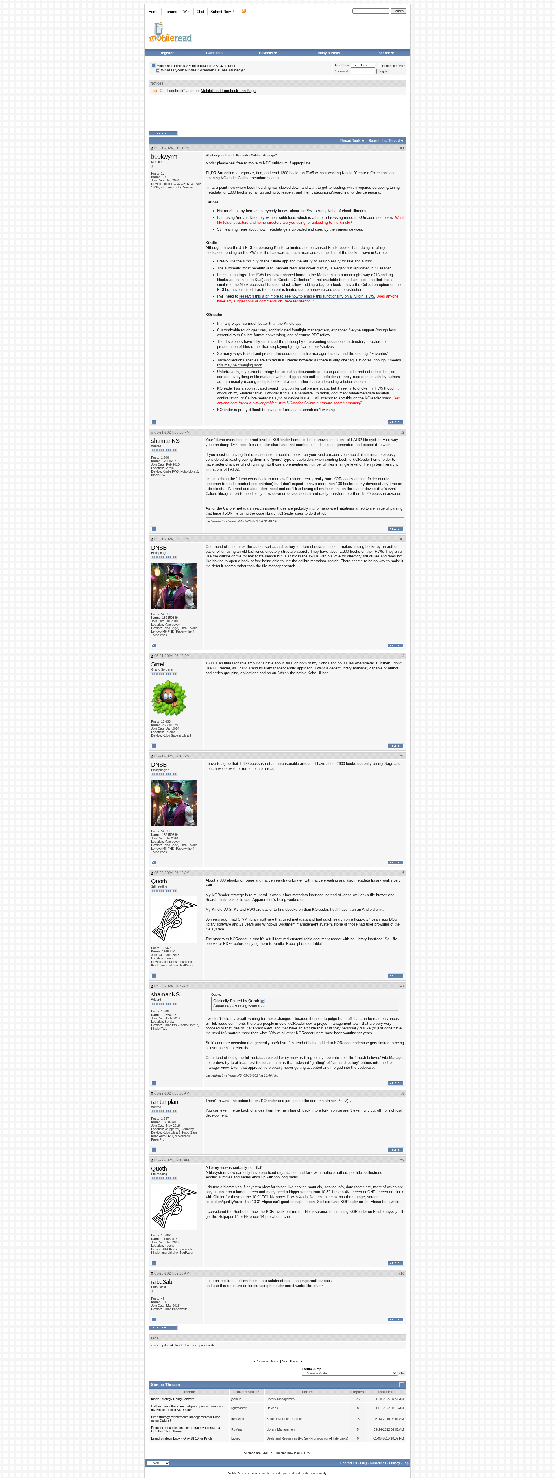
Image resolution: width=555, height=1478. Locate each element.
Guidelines (214, 53)
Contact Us (348, 1463)
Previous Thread (267, 1361)
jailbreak (168, 1345)
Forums (170, 12)
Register (167, 53)
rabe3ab (161, 1282)
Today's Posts (328, 53)
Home (153, 12)
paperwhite (207, 1345)
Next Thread (290, 1361)
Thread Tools (350, 141)
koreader (191, 1345)
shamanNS (165, 441)
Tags (154, 1338)
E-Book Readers (200, 65)
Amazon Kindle (226, 65)
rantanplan (164, 1102)
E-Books (266, 53)
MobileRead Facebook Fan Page (228, 91)
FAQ (363, 1463)
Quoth (159, 881)
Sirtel (157, 664)
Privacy (394, 1463)
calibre (155, 1345)
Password (341, 71)
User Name (342, 65)
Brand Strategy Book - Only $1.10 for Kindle (181, 1438)
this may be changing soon (239, 365)
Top (406, 1463)
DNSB (159, 547)
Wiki (186, 12)
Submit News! (222, 12)
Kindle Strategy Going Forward (172, 1399)
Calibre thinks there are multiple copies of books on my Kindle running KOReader (187, 1407)
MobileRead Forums (171, 65)
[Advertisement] (277, 113)
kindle (179, 1345)
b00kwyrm (164, 156)
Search (384, 53)
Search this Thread (384, 141)
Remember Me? (393, 65)
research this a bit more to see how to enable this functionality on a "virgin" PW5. (307, 296)
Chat (200, 12)
